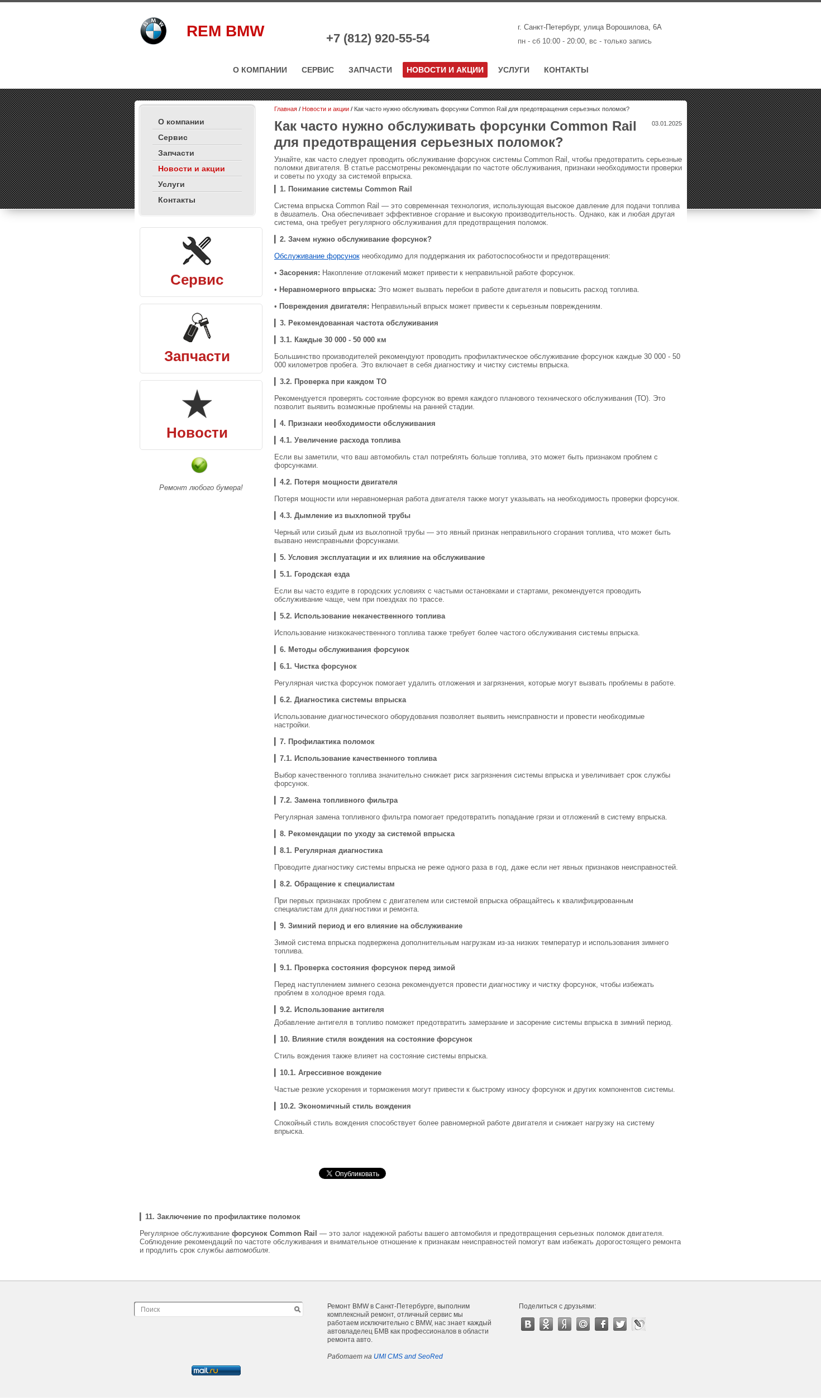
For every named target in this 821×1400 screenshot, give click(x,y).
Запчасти (370, 69)
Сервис (318, 69)
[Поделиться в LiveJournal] (639, 1324)
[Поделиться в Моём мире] (583, 1324)
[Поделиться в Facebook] (602, 1324)
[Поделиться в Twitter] (620, 1324)
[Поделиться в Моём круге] (565, 1324)
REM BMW (225, 31)
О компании (260, 69)
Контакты (566, 69)
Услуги (513, 69)
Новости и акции (445, 69)
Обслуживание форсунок (317, 256)
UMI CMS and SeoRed (408, 1356)
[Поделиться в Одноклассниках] (546, 1324)
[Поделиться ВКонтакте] (528, 1324)
